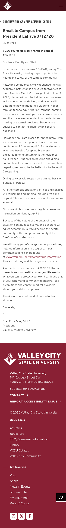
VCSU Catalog (19, 450)
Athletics (16, 428)
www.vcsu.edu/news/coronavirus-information (33, 257)
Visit (13, 475)
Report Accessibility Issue (33, 401)
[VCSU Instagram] (12, 517)
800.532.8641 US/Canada (27, 389)
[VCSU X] (20, 517)
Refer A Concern (21, 503)
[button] (7, 5)
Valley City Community (25, 456)
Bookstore (17, 434)
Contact (17, 395)
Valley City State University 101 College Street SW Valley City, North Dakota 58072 (31, 378)
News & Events (20, 486)
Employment (19, 498)
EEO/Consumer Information (29, 439)
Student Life (18, 492)
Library (14, 445)
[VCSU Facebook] (28, 517)
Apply (14, 481)
